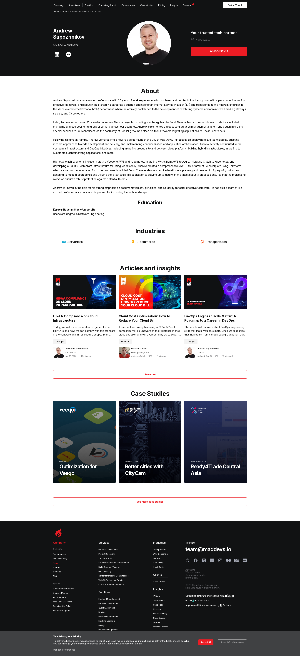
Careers (187, 5)
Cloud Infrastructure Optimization (113, 563)
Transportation (160, 549)
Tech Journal (159, 600)
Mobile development (108, 616)
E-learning (158, 563)
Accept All (206, 642)
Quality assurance (106, 608)
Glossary (157, 609)
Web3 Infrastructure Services (111, 580)
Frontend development (109, 599)
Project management (108, 630)
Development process (63, 588)
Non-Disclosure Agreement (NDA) (202, 587)
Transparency (59, 554)
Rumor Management (62, 610)
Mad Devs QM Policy (62, 602)
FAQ (55, 576)
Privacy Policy (123, 643)
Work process (192, 572)
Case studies (146, 5)
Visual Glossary (160, 613)
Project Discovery (106, 554)
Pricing (161, 5)
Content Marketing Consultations (113, 576)
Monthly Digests (160, 627)
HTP (197, 600)
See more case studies (150, 501)
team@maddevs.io (208, 549)
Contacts (57, 572)
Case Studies (159, 581)
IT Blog (156, 596)
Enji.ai (231, 595)
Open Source (159, 618)
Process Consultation (108, 549)
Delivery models (60, 593)
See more (150, 374)
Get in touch (235, 5)
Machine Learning (106, 621)
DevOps (89, 5)
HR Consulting (104, 571)
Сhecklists (158, 605)
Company (59, 5)
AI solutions (74, 5)
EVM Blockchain (160, 554)
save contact (218, 51)
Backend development (109, 603)
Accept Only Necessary (232, 642)
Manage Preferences (64, 649)
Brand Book (191, 577)
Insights (174, 5)
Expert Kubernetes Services (111, 584)
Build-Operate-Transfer (109, 567)
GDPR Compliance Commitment (201, 585)
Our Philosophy (60, 558)
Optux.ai (227, 605)
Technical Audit (105, 558)
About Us (190, 569)
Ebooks (156, 622)
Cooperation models (196, 575)
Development (128, 5)
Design (101, 625)
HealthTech (158, 567)
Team (55, 563)
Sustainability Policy (62, 606)
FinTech (156, 558)
